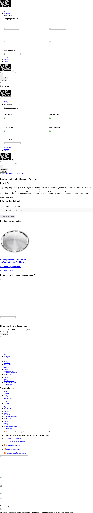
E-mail (2, 332)
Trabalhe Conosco (9, 371)
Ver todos (3, 80)
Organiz (6, 397)
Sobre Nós (7, 13)
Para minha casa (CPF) (23, 330)
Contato (6, 61)
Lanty (5, 395)
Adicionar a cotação (7, 216)
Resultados (4, 78)
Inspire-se (6, 59)
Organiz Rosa (8, 398)
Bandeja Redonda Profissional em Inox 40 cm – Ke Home (14, 261)
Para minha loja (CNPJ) (8, 330)
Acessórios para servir (10, 266)
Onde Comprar (8, 58)
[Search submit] (1, 75)
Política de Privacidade (10, 372)
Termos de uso (8, 374)
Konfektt (6, 393)
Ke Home (6, 392)
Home (5, 12)
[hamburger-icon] (0, 98)
